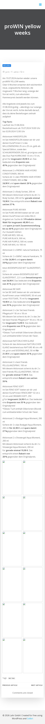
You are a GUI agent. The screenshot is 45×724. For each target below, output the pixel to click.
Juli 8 (7, 72)
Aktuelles (6, 65)
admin (16, 72)
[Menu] (40, 4)
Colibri (30, 718)
